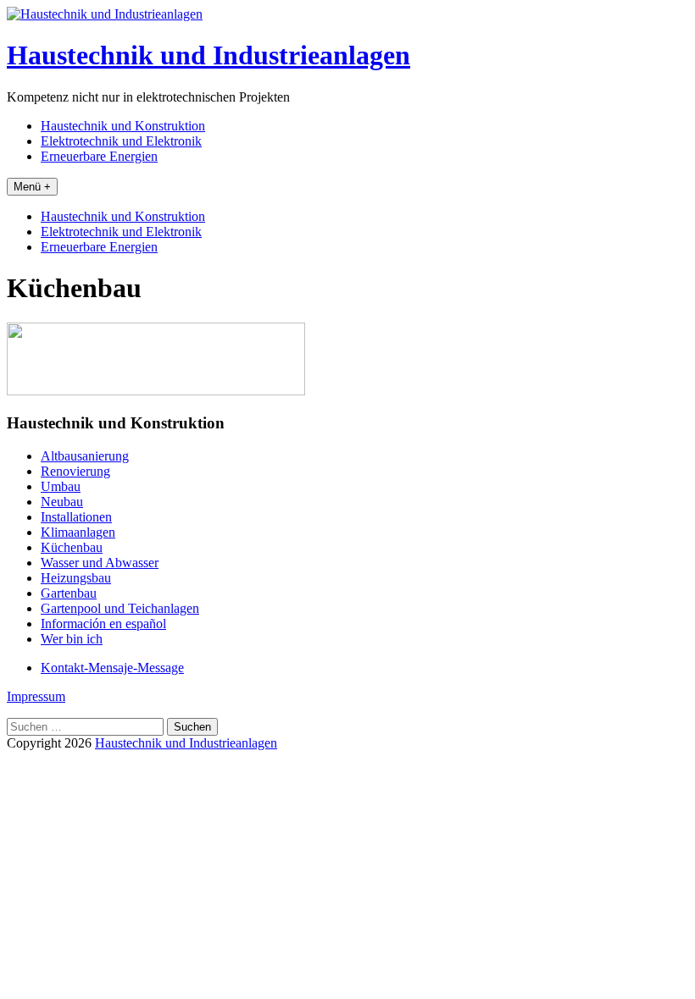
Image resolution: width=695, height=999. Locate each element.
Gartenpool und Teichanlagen (120, 608)
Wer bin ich (72, 639)
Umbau (61, 486)
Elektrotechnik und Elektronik (121, 141)
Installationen (76, 517)
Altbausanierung (85, 456)
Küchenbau (72, 547)
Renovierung (75, 471)
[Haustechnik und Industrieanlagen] (105, 14)
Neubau (62, 501)
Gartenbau (69, 593)
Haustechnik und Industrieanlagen (208, 55)
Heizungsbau (76, 578)
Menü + (32, 186)
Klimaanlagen (78, 532)
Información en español (103, 623)
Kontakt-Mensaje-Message (112, 667)
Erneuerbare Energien (99, 156)
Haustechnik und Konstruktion (123, 126)
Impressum (36, 696)
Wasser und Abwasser (99, 562)
